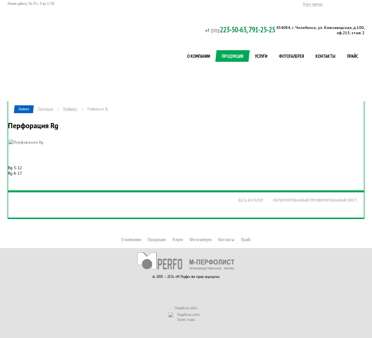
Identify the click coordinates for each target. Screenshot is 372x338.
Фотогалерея (291, 56)
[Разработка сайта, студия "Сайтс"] (186, 316)
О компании (198, 56)
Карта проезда (313, 4)
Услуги (261, 56)
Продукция (232, 56)
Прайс (352, 56)
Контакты (325, 56)
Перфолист (78, 83)
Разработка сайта (186, 308)
